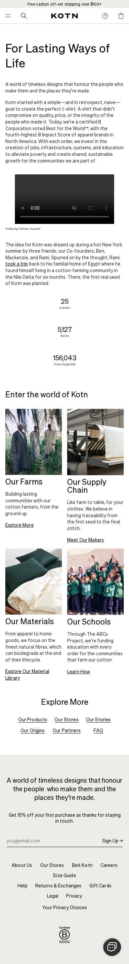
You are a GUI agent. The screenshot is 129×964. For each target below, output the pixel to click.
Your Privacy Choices (64, 907)
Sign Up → (112, 840)
